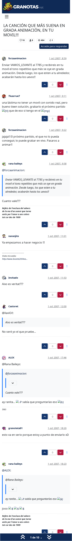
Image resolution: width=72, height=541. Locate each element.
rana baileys (15, 163)
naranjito (13, 236)
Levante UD (10, 40)
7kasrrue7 (14, 96)
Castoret (13, 306)
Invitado (13, 277)
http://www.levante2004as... (14, 259)
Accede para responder (54, 46)
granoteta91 (15, 428)
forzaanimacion (17, 58)
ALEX (11, 357)
